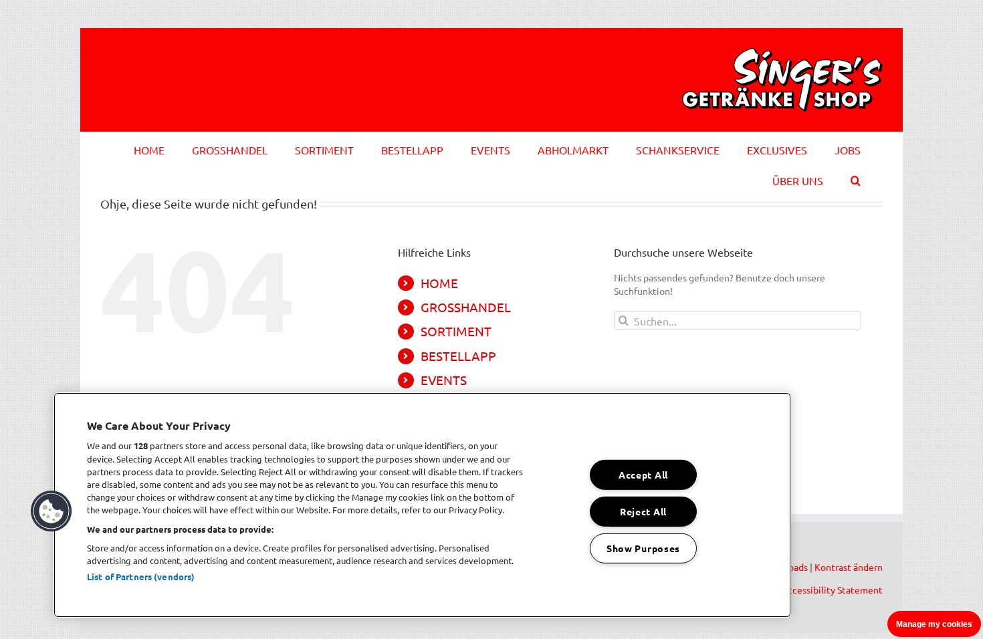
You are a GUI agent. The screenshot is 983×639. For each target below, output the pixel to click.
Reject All (643, 511)
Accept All (643, 475)
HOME (439, 283)
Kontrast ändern (848, 567)
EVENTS (444, 380)
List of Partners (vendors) (141, 576)
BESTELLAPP (458, 356)
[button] (855, 178)
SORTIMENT (456, 331)
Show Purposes (643, 547)
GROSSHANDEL (466, 307)
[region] (422, 505)
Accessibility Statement (832, 590)
